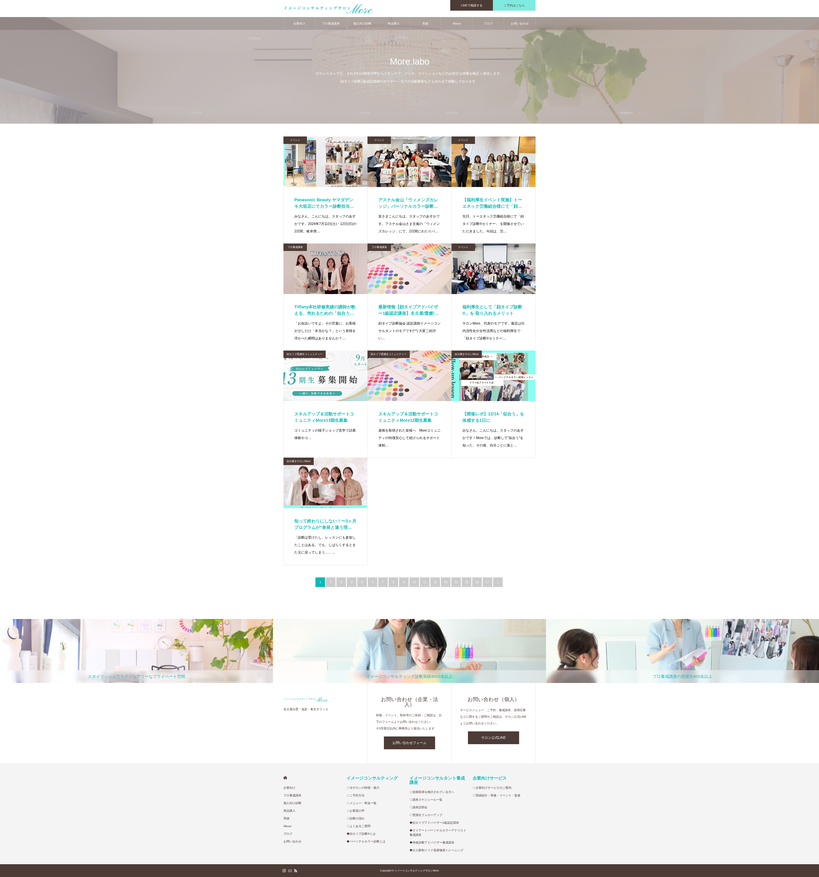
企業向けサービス (490, 778)
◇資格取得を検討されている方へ (432, 792)
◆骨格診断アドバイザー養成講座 (432, 842)
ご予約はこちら (514, 5)
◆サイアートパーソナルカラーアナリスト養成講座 (438, 832)
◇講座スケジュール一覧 (426, 799)
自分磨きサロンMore (467, 354)
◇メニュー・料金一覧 (361, 803)
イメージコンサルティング (372, 778)
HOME (285, 778)
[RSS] (295, 870)
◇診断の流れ (355, 818)
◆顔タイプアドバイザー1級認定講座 (434, 822)
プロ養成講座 (331, 23)
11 (424, 582)
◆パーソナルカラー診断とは (366, 841)
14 (456, 582)
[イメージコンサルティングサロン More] (328, 8)
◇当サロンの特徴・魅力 (363, 787)
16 (477, 582)
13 (445, 582)
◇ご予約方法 (355, 795)
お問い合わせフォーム (409, 743)
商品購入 (394, 23)
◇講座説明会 (418, 807)
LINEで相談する (471, 5)
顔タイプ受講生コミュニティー (304, 354)
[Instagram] (284, 870)
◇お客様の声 (355, 810)
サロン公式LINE (493, 737)
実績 (425, 23)
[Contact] (290, 870)
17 (487, 582)
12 (435, 582)
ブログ (488, 23)
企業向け (299, 23)
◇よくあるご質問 (358, 826)
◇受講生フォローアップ (426, 815)
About (457, 23)
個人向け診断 (362, 23)
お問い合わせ (520, 23)
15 (466, 582)
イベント (295, 140)
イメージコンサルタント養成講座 (437, 780)
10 (414, 582)
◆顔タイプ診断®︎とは (361, 833)
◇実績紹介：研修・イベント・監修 (496, 795)
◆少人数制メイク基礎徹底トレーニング (436, 850)
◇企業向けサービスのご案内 (492, 787)
